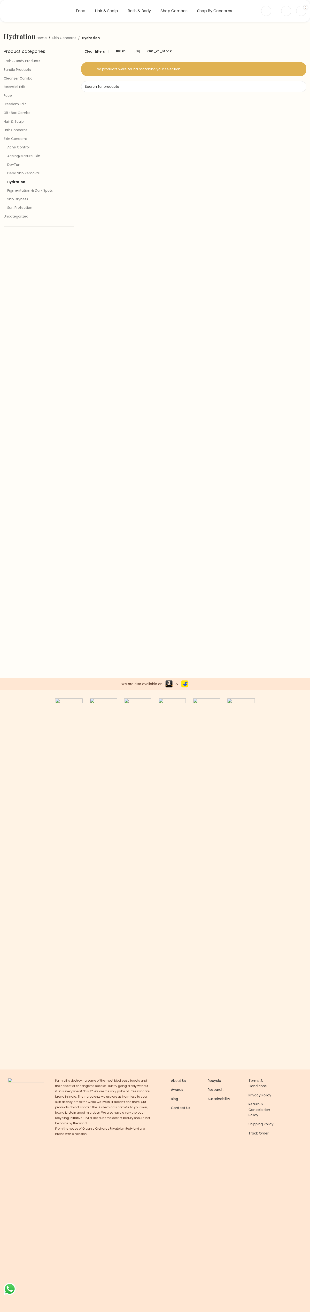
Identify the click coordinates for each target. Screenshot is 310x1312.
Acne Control (18, 147)
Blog (174, 1098)
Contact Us (180, 1107)
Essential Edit (14, 86)
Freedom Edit (15, 104)
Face (8, 95)
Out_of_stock (159, 51)
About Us (178, 1080)
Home (42, 37)
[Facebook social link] (174, 1146)
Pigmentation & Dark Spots (30, 190)
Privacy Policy (259, 1095)
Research (216, 1089)
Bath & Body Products (22, 60)
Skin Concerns (64, 37)
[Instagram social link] (180, 1146)
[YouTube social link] (186, 1146)
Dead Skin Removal (23, 173)
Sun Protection (19, 207)
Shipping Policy (260, 1124)
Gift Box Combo (17, 112)
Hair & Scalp (14, 121)
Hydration (16, 181)
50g (136, 51)
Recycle (214, 1080)
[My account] (266, 11)
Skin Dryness (17, 199)
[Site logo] (34, 10)
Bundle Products (17, 69)
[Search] (286, 11)
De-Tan (13, 164)
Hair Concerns (15, 130)
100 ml (121, 51)
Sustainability (219, 1098)
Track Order (258, 1133)
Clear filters (95, 51)
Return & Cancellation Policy (259, 1110)
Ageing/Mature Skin (23, 156)
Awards (177, 1089)
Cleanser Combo (18, 78)
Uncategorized (16, 216)
